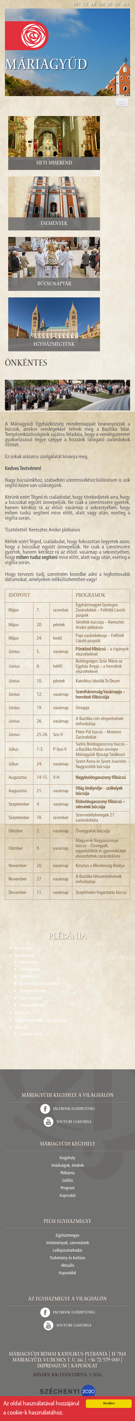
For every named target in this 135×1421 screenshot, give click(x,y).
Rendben (109, 1403)
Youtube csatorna (73, 1122)
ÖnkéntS (22, 1013)
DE (117, 4)
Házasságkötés (32, 1005)
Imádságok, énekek (67, 1165)
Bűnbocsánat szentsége (40, 983)
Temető (21, 1027)
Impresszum (52, 1366)
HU (76, 4)
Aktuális (67, 1265)
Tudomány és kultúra (67, 1258)
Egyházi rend (31, 998)
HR (101, 4)
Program (68, 1188)
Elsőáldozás (30, 969)
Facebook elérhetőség (74, 1109)
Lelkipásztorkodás (68, 1250)
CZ (85, 4)
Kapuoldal (67, 1273)
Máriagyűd (46, 66)
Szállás (67, 1181)
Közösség (23, 948)
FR (93, 4)
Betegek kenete (33, 991)
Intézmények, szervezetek (67, 1243)
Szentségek (24, 955)
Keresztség (29, 962)
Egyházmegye (67, 1235)
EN (125, 4)
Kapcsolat (68, 1196)
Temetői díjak (31, 1034)
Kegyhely (67, 1158)
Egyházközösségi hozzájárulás (41, 1020)
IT (109, 4)
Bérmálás (27, 976)
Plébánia (67, 1173)
